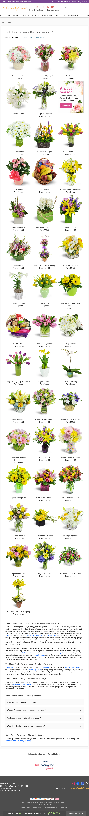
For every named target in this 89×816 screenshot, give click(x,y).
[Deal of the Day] (71, 97)
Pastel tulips (45, 667)
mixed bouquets (52, 635)
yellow (69, 653)
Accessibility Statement (50, 807)
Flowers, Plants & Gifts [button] (70, 15)
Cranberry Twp (10, 741)
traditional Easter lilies (35, 635)
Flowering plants (39, 655)
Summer (15, 15)
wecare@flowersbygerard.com (10, 790)
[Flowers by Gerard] (15, 8)
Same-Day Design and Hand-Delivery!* (16, 1)
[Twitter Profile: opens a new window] (87, 783)
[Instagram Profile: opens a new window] (73, 783)
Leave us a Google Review (78, 788)
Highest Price (27, 37)
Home (3, 23)
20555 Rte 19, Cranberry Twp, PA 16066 (14, 786)
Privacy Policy (37, 807)
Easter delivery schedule (22, 684)
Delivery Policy (64, 807)
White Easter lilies (28, 653)
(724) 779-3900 (5, 788)
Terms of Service (25, 807)
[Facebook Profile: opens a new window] (77, 783)
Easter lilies (9, 667)
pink (61, 653)
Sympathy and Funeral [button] (50, 15)
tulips (7, 635)
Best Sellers (16, 37)
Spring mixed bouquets (73, 667)
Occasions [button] (24, 15)
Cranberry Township (24, 741)
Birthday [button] (35, 15)
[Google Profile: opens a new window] (82, 783)
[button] (83, 806)
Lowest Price (39, 37)
